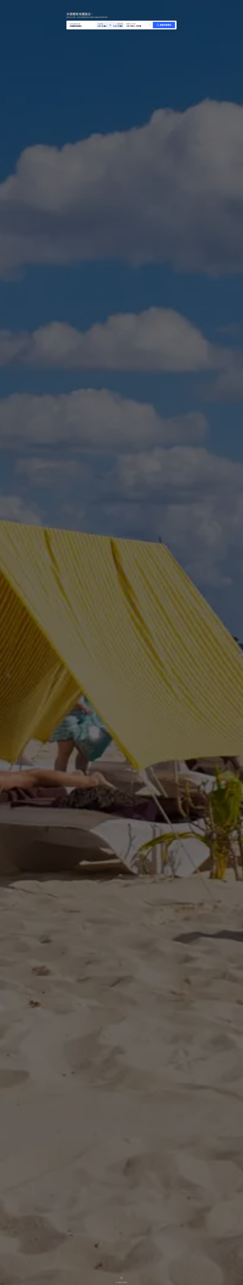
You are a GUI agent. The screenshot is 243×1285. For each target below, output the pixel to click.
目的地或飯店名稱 (75, 24)
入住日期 (100, 24)
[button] (203, 3)
